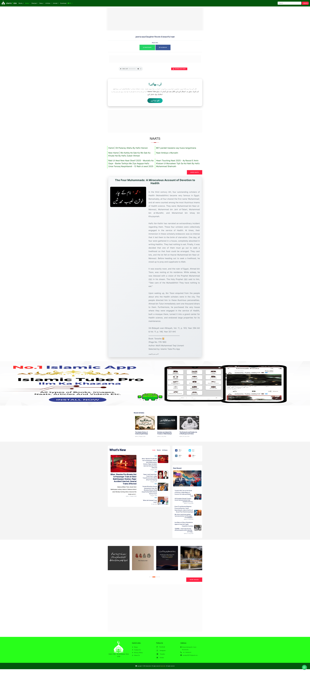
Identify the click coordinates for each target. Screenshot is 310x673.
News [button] (41, 3)
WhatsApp (148, 47)
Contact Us (137, 650)
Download (63, 3)
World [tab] (159, 450)
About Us (137, 655)
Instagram (162, 650)
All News (165, 450)
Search (305, 3)
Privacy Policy (138, 652)
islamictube (162, 666)
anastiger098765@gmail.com (190, 655)
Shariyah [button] (34, 3)
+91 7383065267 (186, 652)
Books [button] (21, 3)
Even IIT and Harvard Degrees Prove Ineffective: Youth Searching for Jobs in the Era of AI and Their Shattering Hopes (184, 509)
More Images (194, 579)
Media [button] (27, 3)
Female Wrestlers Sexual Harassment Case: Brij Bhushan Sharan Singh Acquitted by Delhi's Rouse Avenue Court (149, 490)
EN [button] (70, 3)
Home (136, 647)
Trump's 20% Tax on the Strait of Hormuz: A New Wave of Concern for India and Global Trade (188, 479)
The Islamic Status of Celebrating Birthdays (185, 432)
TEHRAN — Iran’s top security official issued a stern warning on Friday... (184, 530)
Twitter (161, 657)
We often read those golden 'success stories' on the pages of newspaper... (184, 516)
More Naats (194, 172)
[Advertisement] (155, 19)
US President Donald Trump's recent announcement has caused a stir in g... (184, 500)
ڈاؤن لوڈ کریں (155, 101)
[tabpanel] (119, 559)
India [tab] (153, 450)
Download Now (180, 68)
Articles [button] (48, 3)
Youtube (162, 654)
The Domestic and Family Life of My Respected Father (144, 432)
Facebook (163, 47)
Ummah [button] (55, 3)
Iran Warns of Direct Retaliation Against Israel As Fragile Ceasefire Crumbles (184, 524)
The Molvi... (160, 432)
